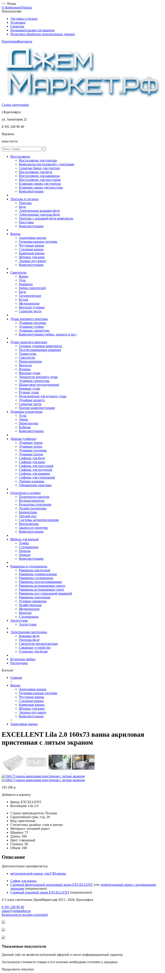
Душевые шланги (32, 400)
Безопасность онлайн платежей (25, 915)
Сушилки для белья (33, 651)
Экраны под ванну (32, 261)
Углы (22, 415)
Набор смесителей (32, 288)
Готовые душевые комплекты (40, 346)
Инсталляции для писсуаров (40, 179)
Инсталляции (20, 156)
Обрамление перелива (35, 485)
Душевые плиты (31, 454)
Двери (23, 419)
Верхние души (29, 373)
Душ (22, 280)
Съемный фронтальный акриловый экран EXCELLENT (51, 884)
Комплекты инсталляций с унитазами (46, 164)
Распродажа (19, 663)
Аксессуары (19, 620)
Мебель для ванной (24, 539)
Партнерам (10, 41)
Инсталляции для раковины (39, 176)
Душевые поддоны (33, 450)
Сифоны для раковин (34, 473)
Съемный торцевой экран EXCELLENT (39, 892)
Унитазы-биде (29, 640)
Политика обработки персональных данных (42, 34)
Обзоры (26, 7)
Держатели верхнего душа (38, 377)
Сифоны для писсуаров (36, 466)
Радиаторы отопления (35, 504)
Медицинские (29, 303)
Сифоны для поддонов (35, 469)
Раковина (26, 284)
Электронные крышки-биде (39, 210)
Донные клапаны (31, 481)
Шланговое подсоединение (39, 384)
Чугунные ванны (31, 245)
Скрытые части (30, 311)
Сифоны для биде (32, 458)
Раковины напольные (34, 597)
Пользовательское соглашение (32, 30)
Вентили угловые (32, 307)
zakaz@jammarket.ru (16, 911)
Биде (22, 207)
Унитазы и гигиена (24, 199)
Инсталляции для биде (35, 172)
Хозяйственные (30, 605)
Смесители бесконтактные (38, 643)
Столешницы (28, 547)
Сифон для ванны (23, 881)
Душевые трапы (31, 442)
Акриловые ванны (32, 237)
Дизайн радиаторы (32, 508)
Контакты (25, 41)
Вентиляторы (29, 524)
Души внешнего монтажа (29, 319)
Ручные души (29, 392)
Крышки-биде (29, 636)
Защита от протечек (33, 527)
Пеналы (25, 551)
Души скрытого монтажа (28, 342)
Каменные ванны (31, 253)
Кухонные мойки (22, 659)
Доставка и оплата (23, 18)
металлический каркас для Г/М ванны (38, 873)
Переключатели (30, 361)
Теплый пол (28, 516)
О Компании (11, 7)
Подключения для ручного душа (42, 396)
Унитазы (25, 203)
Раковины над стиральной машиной (45, 593)
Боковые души (29, 388)
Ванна (23, 276)
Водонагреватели (31, 500)
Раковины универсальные (38, 574)
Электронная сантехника (28, 632)
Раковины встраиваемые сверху (42, 585)
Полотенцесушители (34, 497)
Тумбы (24, 543)
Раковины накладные (34, 570)
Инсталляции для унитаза (38, 160)
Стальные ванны (31, 249)
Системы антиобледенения (39, 520)
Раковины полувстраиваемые (40, 582)
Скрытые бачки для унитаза (39, 168)
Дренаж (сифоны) (23, 439)
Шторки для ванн (32, 257)
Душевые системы (32, 323)
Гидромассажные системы (38, 241)
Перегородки (28, 423)
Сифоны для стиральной (37, 477)
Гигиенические (30, 295)
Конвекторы (28, 512)
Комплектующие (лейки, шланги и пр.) (47, 334)
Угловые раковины (33, 601)
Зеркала (24, 555)
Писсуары (26, 222)
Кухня (23, 299)
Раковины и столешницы (28, 566)
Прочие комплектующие (37, 408)
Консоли (25, 613)
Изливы (25, 369)
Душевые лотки (30, 446)
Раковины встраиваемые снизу (41, 589)
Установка (17, 22)
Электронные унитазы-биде (39, 214)
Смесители (18, 272)
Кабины (25, 427)
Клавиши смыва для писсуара (41, 187)
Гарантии (17, 26)
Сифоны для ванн (32, 462)
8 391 (13, 907)
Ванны (15, 234)
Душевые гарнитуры (34, 330)
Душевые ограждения (26, 411)
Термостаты (27, 353)
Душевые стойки (31, 326)
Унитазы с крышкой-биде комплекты (46, 218)
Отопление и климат (25, 493)
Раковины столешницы (36, 578)
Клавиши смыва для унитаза (40, 183)
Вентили (25, 365)
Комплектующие (31, 191)
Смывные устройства (34, 647)
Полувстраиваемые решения (40, 350)
